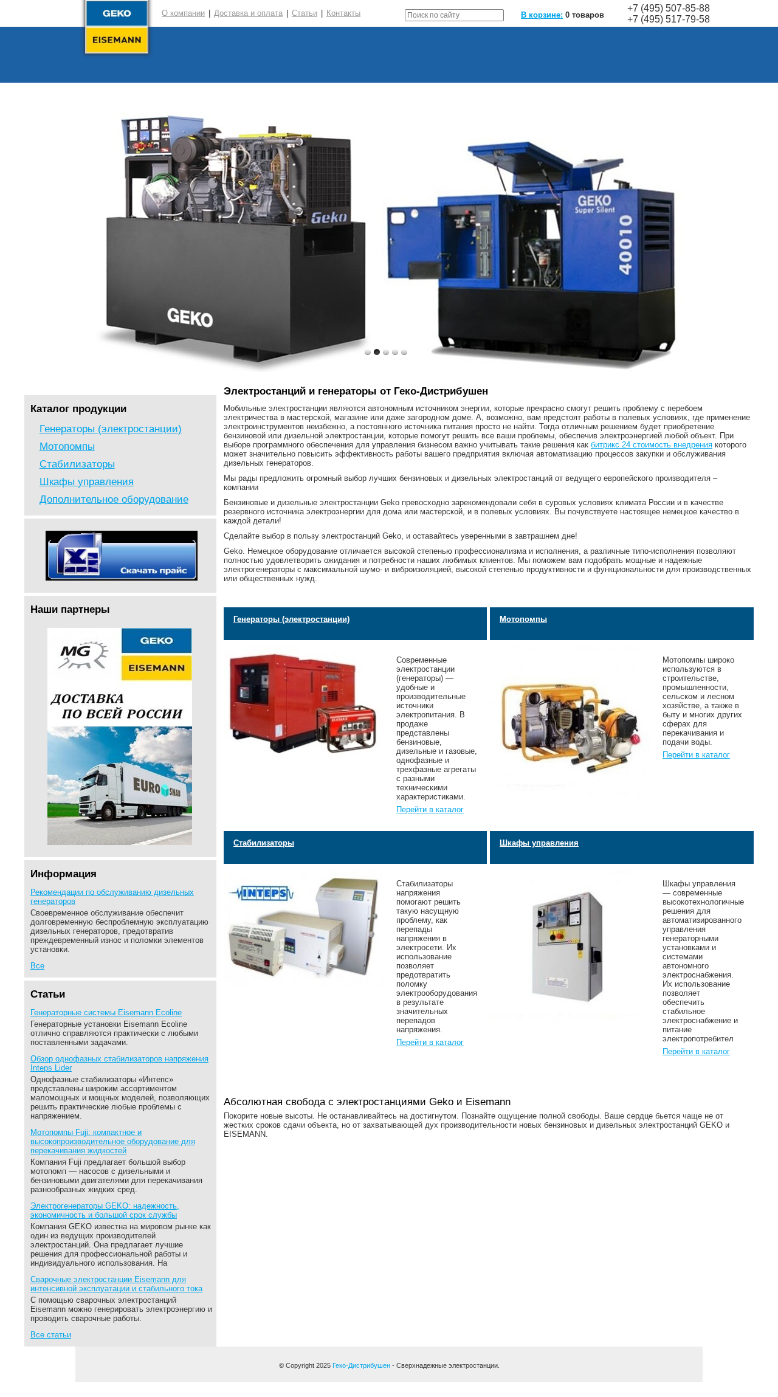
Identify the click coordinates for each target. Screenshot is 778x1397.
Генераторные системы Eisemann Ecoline (106, 1012)
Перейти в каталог (430, 809)
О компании (183, 13)
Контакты (343, 13)
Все (37, 965)
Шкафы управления (87, 481)
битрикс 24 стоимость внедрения (651, 444)
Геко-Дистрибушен (361, 1365)
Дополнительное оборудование (114, 499)
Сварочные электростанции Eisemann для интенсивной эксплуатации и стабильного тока (116, 1284)
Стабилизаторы (77, 464)
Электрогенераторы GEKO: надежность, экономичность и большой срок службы (104, 1210)
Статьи (304, 13)
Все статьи (50, 1334)
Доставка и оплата (248, 13)
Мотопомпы (67, 446)
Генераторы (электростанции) (111, 429)
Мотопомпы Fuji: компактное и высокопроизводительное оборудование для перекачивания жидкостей (112, 1141)
